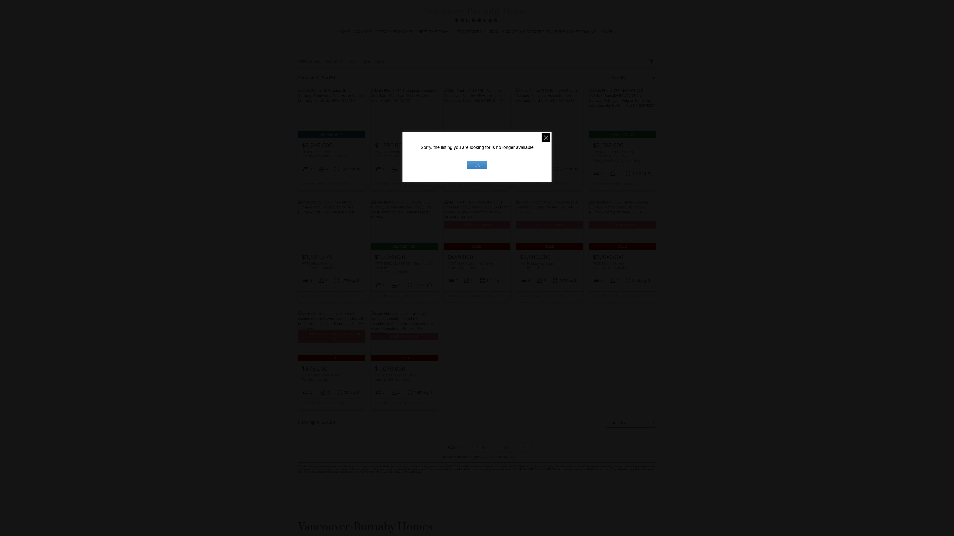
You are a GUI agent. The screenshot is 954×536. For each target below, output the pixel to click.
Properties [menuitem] (469, 31)
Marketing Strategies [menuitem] (526, 31)
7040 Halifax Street (610, 265)
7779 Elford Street (318, 265)
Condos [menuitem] (363, 31)
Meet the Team (433, 31)
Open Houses (373, 61)
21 (506, 447)
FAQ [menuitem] (494, 31)
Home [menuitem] (344, 31)
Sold (352, 61)
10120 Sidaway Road (537, 265)
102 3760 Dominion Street (396, 377)
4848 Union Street (324, 153)
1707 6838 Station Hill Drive (470, 265)
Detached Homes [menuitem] (395, 31)
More (606, 31)
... (494, 447)
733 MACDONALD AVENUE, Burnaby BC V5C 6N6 (617, 156)
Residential (334, 61)
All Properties (308, 61)
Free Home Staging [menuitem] (575, 31)
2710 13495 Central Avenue (324, 377)
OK (477, 165)
